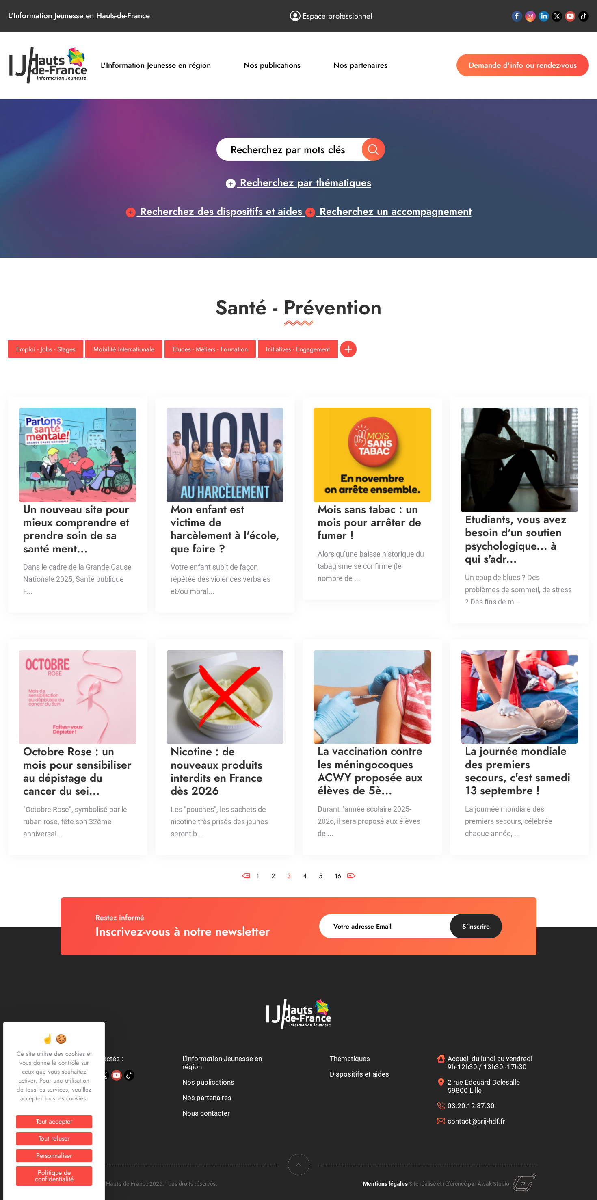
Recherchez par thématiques (304, 182)
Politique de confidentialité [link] (54, 1176)
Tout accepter (54, 1121)
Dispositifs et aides (359, 1074)
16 (338, 876)
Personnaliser (54, 1155)
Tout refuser (54, 1138)
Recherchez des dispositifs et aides (221, 211)
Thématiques (350, 1059)
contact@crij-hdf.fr (476, 1121)
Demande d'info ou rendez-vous (523, 65)
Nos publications (272, 65)
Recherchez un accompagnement (394, 211)
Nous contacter (206, 1113)
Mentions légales (385, 1184)
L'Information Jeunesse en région (156, 65)
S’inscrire (476, 926)
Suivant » (351, 890)
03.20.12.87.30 (471, 1106)
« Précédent (246, 856)
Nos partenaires (360, 65)
